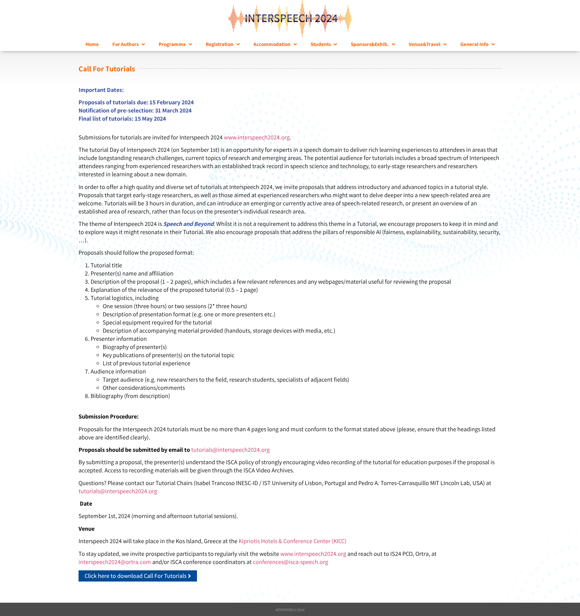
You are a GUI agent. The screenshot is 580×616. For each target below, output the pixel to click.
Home (92, 44)
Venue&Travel (424, 44)
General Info (474, 44)
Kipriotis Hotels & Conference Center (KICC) (292, 541)
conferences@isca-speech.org (290, 562)
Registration (220, 44)
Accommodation (272, 44)
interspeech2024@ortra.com (115, 562)
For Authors (125, 44)
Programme (172, 44)
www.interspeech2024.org (257, 137)
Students (321, 44)
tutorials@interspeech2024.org (230, 450)
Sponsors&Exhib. (370, 44)
